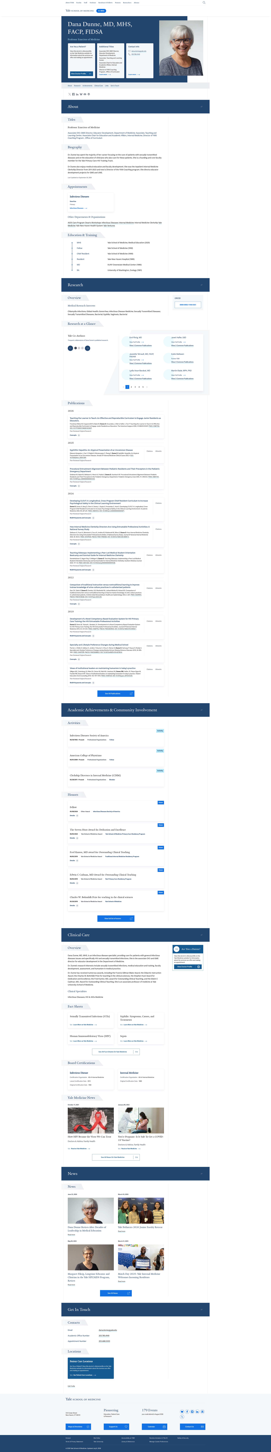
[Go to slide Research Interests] (70, 348)
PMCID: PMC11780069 (99, 537)
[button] (181, 48)
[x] (182, 1417)
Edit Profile (71, 1386)
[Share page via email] (85, 94)
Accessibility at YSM (128, 1438)
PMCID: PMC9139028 (77, 597)
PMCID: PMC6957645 (107, 629)
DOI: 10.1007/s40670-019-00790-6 (111, 652)
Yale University (98, 1442)
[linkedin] (197, 1412)
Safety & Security (183, 1438)
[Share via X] (69, 94)
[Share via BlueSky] (81, 94)
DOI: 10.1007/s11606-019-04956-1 (125, 629)
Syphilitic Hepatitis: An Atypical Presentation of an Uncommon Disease (101, 450)
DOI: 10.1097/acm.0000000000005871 (111, 511)
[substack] (202, 1412)
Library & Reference (128, 1442)
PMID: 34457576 (78, 652)
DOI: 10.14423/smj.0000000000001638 (102, 563)
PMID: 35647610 (136, 595)
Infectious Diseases (110, 222)
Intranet (68, 1438)
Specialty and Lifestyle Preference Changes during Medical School (99, 645)
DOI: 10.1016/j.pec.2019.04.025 (122, 676)
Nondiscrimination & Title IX (158, 1438)
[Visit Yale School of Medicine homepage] (83, 1399)
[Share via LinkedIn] (77, 94)
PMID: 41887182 (154, 426)
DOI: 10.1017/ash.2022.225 (93, 597)
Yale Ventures (109, 225)
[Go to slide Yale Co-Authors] (75, 348)
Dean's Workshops (93, 222)
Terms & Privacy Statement (74, 1442)
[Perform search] (204, 2)
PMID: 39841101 (153, 477)
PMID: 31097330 (106, 676)
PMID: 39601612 (93, 511)
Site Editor (97, 1438)
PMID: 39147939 (85, 537)
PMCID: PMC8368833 (92, 652)
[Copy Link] (201, 106)
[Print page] (88, 94)
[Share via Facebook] (73, 94)
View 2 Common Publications (140, 345)
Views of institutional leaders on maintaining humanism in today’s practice (103, 668)
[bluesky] (182, 1412)
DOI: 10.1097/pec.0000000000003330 (82, 479)
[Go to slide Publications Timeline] (79, 348)
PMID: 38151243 (84, 563)
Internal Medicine (126, 222)
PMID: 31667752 (93, 629)
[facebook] (187, 1412)
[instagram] (192, 1412)
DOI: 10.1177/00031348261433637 (81, 428)
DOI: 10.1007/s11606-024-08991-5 (118, 537)
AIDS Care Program (76, 222)
